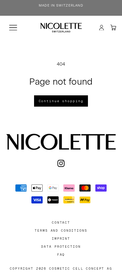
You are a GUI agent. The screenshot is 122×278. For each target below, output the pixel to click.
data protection (61, 246)
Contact (61, 222)
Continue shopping (61, 101)
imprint (61, 238)
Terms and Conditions (61, 230)
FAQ (61, 254)
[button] (13, 27)
